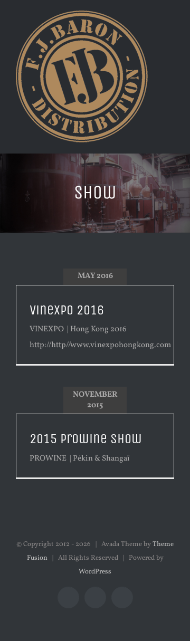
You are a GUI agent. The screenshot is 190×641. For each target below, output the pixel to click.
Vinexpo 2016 (67, 310)
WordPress (95, 572)
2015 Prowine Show (86, 438)
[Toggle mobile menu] (170, 31)
